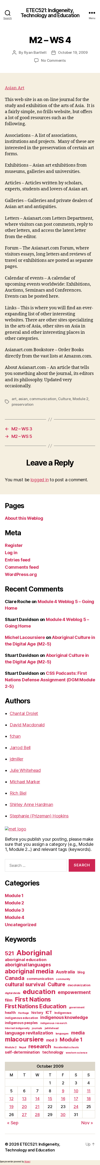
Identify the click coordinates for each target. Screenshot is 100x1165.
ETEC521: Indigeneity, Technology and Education (50, 13)
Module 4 (14, 917)
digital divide (12, 993)
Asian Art (14, 88)
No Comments (53, 60)
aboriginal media (29, 971)
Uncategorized (20, 924)
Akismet (27, 1161)
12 (11, 1098)
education (39, 991)
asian (23, 398)
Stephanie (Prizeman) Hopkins (39, 815)
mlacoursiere (24, 1039)
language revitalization (29, 1032)
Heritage (23, 1013)
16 (63, 1098)
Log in (11, 552)
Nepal (22, 1047)
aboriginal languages (28, 965)
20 (24, 1106)
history (37, 1012)
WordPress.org (21, 574)
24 (76, 1106)
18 (89, 1098)
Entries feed (17, 559)
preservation (22, 404)
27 (24, 1114)
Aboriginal (34, 952)
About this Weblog (24, 518)
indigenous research (53, 1023)
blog (81, 972)
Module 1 (14, 895)
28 (37, 1114)
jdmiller (16, 758)
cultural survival (25, 984)
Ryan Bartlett (35, 52)
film (8, 1000)
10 (76, 1090)
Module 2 (80, 398)
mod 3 (52, 1040)
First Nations (33, 999)
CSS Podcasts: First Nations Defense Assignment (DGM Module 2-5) (50, 680)
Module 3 (14, 910)
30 (62, 1114)
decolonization (78, 985)
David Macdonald (27, 724)
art (14, 398)
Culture (64, 398)
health (10, 1012)
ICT (49, 1012)
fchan (15, 736)
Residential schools (66, 1047)
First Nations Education (36, 1006)
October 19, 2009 (73, 52)
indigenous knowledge (64, 1017)
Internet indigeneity (17, 1028)
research (39, 1046)
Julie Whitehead (25, 770)
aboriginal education (26, 959)
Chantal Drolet (24, 713)
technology (52, 1052)
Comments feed (22, 567)
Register (14, 545)
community (63, 979)
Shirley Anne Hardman (31, 804)
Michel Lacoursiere (25, 637)
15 (50, 1098)
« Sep (12, 1122)
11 (89, 1090)
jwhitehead (51, 1028)
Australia (65, 971)
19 (11, 1106)
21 (37, 1106)
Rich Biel (18, 793)
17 (76, 1098)
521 (9, 953)
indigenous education (21, 1018)
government (76, 1007)
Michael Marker (25, 781)
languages (62, 1033)
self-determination (22, 1052)
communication (42, 398)
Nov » (87, 1122)
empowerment (74, 992)
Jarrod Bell (20, 747)
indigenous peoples (21, 1023)
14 (37, 1098)
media (78, 1033)
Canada (14, 978)
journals (37, 1028)
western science (76, 1052)
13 (24, 1098)
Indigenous (62, 1013)
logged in (40, 479)
